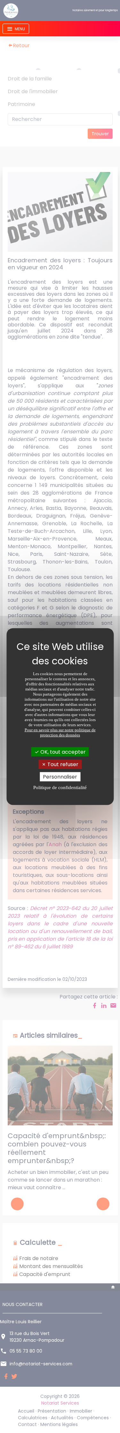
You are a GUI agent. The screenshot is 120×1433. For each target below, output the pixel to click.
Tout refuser (62, 764)
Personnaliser (60, 776)
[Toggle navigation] (16, 29)
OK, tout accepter (62, 751)
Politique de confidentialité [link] (60, 787)
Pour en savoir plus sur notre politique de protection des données (60, 732)
